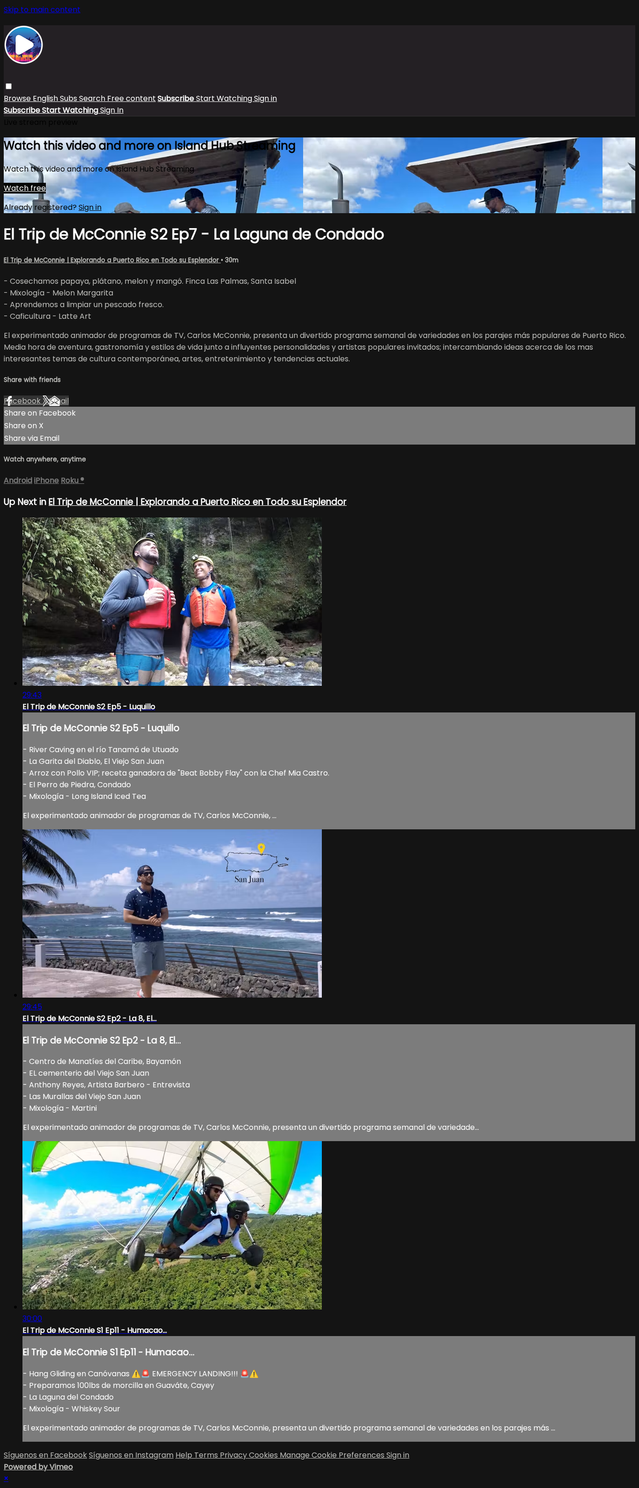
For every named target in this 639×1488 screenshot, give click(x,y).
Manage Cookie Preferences (333, 1455)
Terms (207, 1455)
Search (93, 98)
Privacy (234, 1455)
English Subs (56, 98)
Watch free (25, 188)
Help (184, 1455)
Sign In (111, 110)
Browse (18, 98)
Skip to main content (42, 9)
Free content (131, 98)
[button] (9, 86)
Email (59, 400)
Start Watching (225, 98)
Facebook (23, 400)
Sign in (265, 98)
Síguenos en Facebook (45, 1455)
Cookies (264, 1455)
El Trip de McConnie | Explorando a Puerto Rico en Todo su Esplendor (112, 260)
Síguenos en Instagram (131, 1455)
